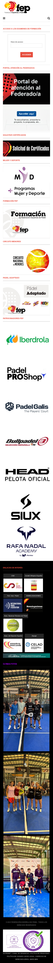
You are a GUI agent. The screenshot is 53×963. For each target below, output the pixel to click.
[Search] (49, 18)
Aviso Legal (29, 956)
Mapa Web (34, 959)
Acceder (26, 55)
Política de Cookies (15, 956)
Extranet (7, 953)
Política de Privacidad (39, 953)
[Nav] (4, 18)
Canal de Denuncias (20, 953)
